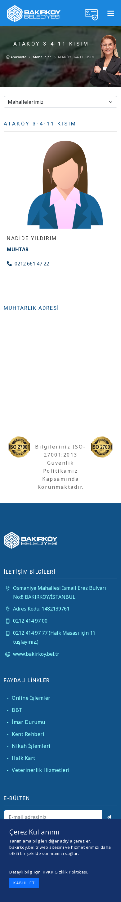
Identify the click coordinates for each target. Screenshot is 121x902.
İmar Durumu (26, 722)
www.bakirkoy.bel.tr (36, 653)
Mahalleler (42, 57)
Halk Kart (21, 758)
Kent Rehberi (25, 734)
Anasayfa (18, 57)
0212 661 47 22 (31, 263)
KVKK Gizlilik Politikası (65, 872)
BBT (15, 710)
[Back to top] (111, 892)
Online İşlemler (29, 697)
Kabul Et (24, 883)
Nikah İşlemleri (29, 745)
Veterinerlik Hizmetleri (38, 770)
